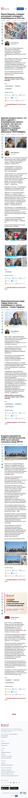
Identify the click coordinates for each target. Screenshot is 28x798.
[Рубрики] (25, 9)
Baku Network (8, 271)
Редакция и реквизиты (6, 752)
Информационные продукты (7, 765)
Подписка (3, 763)
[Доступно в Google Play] (14, 788)
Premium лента (4, 745)
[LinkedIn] (16, 782)
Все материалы (13, 44)
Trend (19, 58)
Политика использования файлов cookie (9, 775)
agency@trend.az (4, 737)
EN (11, 795)
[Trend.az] (5, 9)
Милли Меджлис (9, 86)
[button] (2, 23)
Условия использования (6, 770)
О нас (2, 750)
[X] (8, 782)
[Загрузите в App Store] (5, 788)
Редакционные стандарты (6, 756)
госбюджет (17, 86)
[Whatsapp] (2, 782)
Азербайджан (9, 88)
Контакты (3, 754)
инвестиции (16, 680)
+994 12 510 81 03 (4, 735)
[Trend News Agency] (4, 725)
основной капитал (9, 682)
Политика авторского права (7, 773)
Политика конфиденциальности (8, 771)
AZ (14, 795)
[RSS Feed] (19, 782)
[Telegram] (14, 782)
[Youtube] (11, 782)
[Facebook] (5, 782)
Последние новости (5, 743)
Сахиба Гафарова (9, 406)
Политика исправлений (6, 758)
